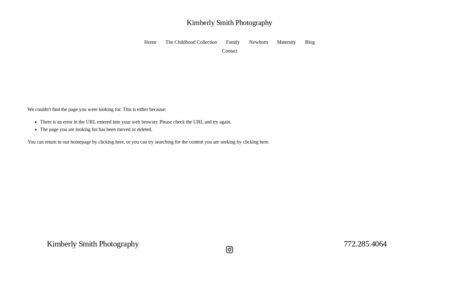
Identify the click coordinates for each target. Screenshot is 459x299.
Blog (310, 42)
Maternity (286, 42)
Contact (229, 50)
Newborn (258, 42)
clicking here (111, 141)
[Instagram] (229, 249)
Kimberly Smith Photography (229, 22)
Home (150, 42)
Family (233, 42)
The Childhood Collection (191, 42)
